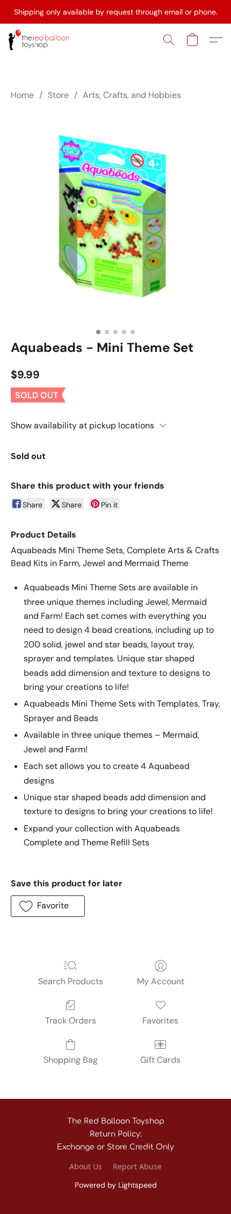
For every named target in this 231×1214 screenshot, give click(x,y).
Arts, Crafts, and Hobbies (132, 95)
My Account (160, 981)
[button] (40, 40)
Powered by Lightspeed (116, 1185)
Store (58, 95)
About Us (85, 1166)
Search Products (70, 981)
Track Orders (70, 1020)
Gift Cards (160, 1059)
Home (22, 95)
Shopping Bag (71, 1059)
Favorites (160, 1020)
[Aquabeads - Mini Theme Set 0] (115, 218)
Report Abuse (137, 1166)
